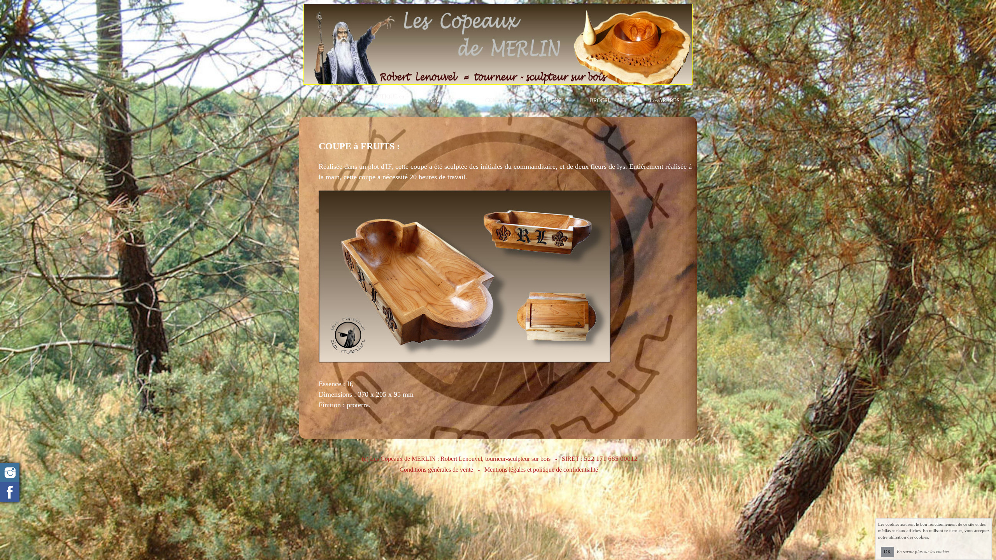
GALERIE (442, 100)
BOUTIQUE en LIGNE (387, 101)
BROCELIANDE (609, 100)
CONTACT (497, 100)
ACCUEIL (331, 100)
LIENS (553, 100)
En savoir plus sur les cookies (923, 551)
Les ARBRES (665, 100)
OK (887, 552)
